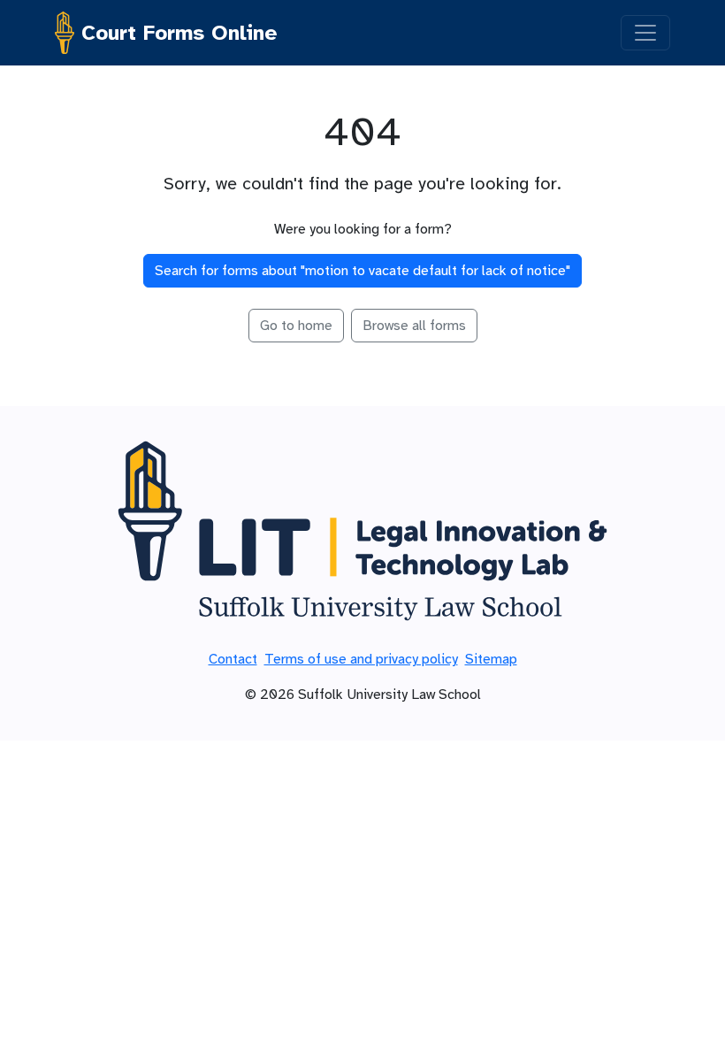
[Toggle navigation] (645, 32)
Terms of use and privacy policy (361, 659)
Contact (233, 659)
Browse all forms (414, 325)
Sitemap (491, 659)
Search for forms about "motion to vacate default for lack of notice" (362, 271)
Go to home (296, 325)
